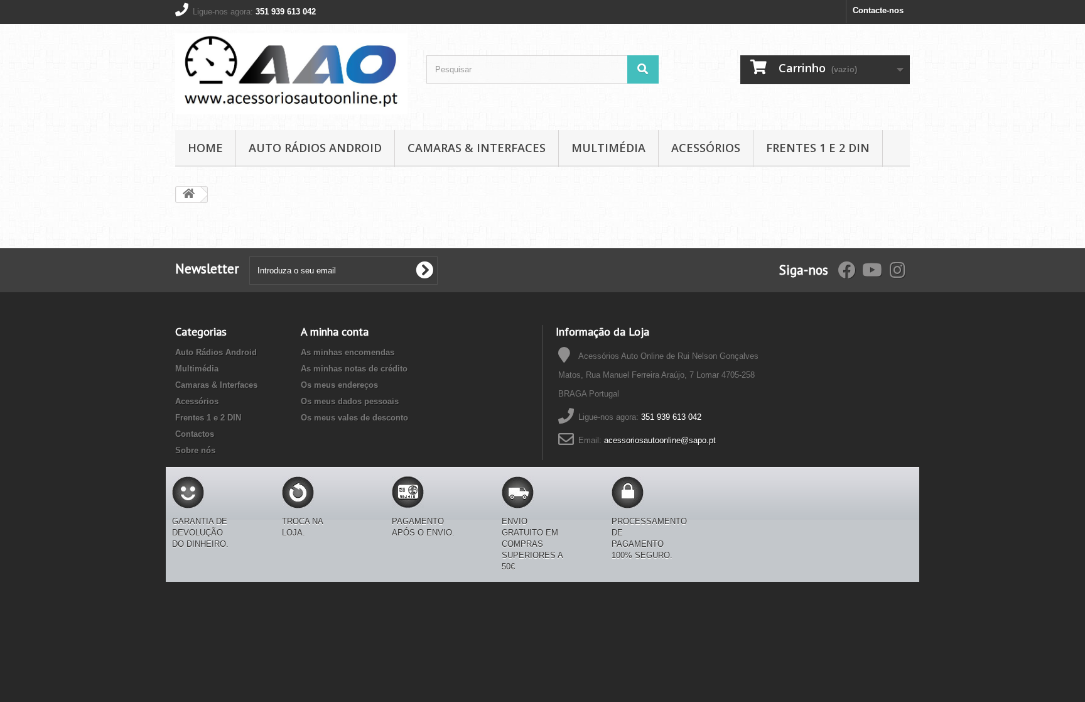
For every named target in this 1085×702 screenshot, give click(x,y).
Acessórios (705, 147)
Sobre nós (195, 450)
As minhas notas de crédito (354, 368)
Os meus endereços (339, 385)
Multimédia (608, 147)
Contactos (194, 434)
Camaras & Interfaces (477, 147)
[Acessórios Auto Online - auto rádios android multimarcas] (291, 73)
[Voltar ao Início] (188, 194)
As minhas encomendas (347, 352)
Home (205, 147)
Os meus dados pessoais (350, 401)
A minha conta (335, 331)
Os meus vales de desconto (354, 417)
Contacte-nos (878, 10)
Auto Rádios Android (315, 147)
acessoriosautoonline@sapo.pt (660, 440)
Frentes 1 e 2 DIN (818, 147)
